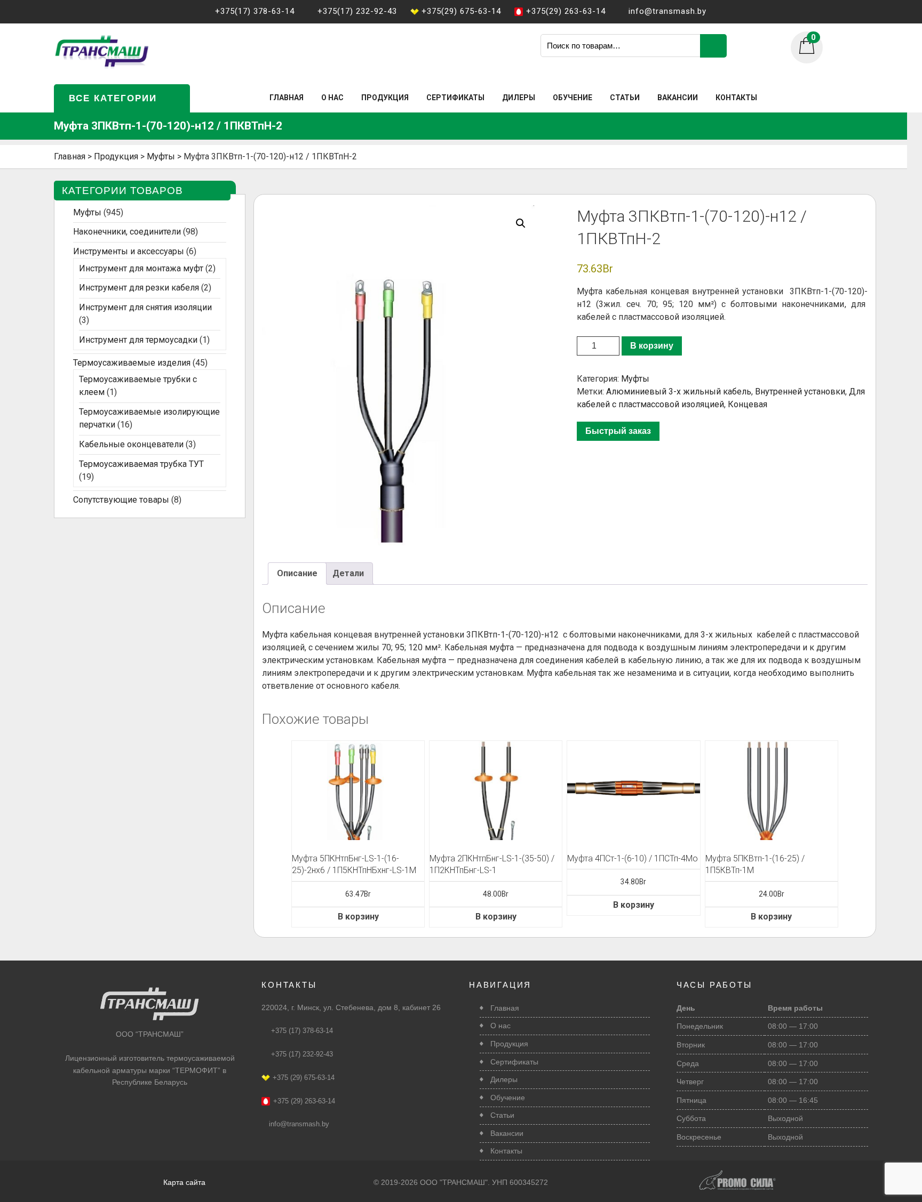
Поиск (713, 46)
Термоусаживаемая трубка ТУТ (141, 464)
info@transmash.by (299, 1124)
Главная (286, 97)
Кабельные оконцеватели (131, 444)
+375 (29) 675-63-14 (304, 1078)
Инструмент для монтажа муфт (141, 268)
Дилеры (518, 97)
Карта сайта (184, 1182)
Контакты (736, 97)
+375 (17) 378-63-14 (302, 1031)
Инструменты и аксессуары (128, 251)
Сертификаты (455, 97)
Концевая (747, 404)
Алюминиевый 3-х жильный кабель (678, 391)
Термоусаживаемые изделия (131, 363)
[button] (520, 223)
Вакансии (677, 97)
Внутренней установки (800, 391)
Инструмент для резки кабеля (139, 288)
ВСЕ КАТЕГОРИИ (113, 98)
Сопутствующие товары (121, 500)
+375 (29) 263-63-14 (304, 1101)
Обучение (572, 97)
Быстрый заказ (618, 430)
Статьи (625, 97)
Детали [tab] (348, 573)
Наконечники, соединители (127, 232)
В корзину (651, 345)
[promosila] (737, 1174)
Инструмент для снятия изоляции (145, 307)
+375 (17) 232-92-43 (302, 1054)
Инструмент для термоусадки (138, 340)
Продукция (385, 97)
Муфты (635, 379)
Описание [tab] (297, 573)
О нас (332, 97)
